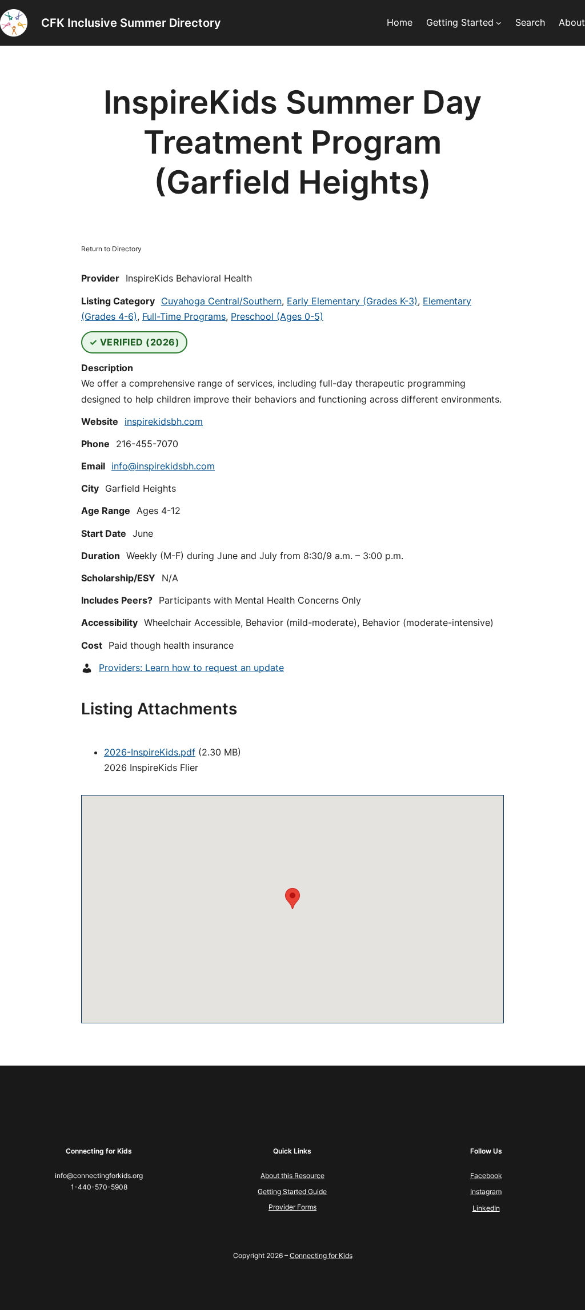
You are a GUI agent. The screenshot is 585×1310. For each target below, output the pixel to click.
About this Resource (292, 1175)
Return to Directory (111, 248)
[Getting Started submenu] (499, 23)
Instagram (486, 1191)
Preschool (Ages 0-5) (277, 316)
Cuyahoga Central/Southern (221, 301)
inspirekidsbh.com (164, 421)
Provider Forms (292, 1207)
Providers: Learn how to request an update (191, 667)
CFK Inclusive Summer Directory (131, 23)
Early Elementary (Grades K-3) (352, 301)
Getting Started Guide (292, 1191)
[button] (292, 898)
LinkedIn (486, 1208)
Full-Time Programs (184, 316)
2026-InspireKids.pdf (149, 752)
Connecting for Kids (321, 1255)
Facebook (486, 1175)
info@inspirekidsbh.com (163, 466)
